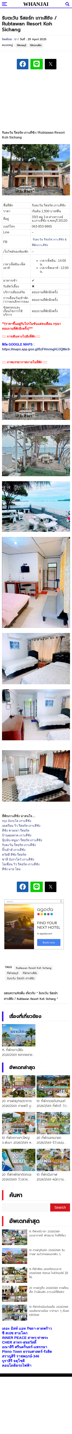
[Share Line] (36, 64)
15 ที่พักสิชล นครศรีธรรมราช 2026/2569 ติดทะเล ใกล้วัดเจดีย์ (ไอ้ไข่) (48, 1273)
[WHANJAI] (36, 4)
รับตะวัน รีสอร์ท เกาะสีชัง (19, 845)
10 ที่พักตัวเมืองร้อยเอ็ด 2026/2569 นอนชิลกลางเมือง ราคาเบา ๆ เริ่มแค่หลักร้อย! (49, 1311)
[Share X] (50, 64)
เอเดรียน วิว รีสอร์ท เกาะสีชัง (21, 825)
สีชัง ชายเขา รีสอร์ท (15, 830)
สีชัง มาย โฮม (11, 869)
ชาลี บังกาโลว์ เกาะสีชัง (18, 859)
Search (60, 1207)
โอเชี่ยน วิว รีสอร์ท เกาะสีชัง (21, 864)
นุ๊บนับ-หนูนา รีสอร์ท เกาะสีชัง (22, 840)
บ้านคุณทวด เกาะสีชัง (16, 835)
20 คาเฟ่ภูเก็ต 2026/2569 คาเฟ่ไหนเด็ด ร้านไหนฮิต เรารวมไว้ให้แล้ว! (49, 1290)
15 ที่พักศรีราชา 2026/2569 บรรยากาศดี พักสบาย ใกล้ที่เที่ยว (47, 1233)
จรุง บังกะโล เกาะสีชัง (16, 821)
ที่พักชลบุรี (21, 45)
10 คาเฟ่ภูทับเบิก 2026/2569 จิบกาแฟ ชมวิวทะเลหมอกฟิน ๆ (47, 1252)
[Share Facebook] (22, 64)
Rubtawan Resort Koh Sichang (33, 968)
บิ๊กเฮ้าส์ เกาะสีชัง (13, 849)
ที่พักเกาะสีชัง (35, 45)
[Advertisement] (36, 100)
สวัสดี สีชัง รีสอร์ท (14, 854)
